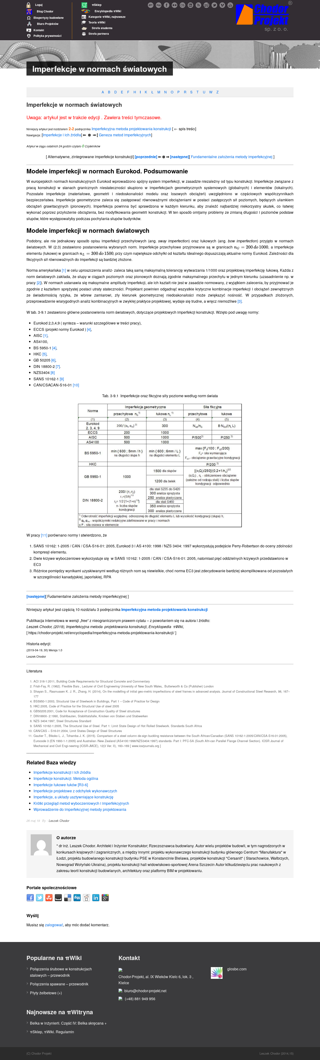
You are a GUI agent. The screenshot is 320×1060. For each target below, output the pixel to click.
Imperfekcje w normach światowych (74, 104)
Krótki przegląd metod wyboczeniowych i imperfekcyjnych (81, 803)
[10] (76, 385)
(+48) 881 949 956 (140, 998)
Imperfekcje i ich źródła (62, 134)
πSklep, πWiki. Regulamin (52, 1031)
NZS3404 (44, 372)
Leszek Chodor (59, 820)
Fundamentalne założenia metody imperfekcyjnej (231, 156)
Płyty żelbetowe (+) (46, 992)
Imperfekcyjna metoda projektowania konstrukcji (131, 128)
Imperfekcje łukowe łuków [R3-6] (60, 784)
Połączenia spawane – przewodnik (59, 984)
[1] (64, 270)
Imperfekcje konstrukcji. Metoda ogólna (65, 778)
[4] (89, 329)
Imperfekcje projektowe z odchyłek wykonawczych (75, 790)
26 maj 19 (33, 820)
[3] (240, 301)
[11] (44, 535)
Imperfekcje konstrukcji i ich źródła (62, 772)
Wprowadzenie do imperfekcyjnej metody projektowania (79, 809)
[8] (53, 372)
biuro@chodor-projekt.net (145, 990)
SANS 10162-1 (48, 378)
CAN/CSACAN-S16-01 (56, 385)
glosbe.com (236, 969)
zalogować (54, 924)
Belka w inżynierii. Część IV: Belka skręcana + (68, 1023)
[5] (44, 354)
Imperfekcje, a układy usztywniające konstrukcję (73, 797)
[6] (53, 360)
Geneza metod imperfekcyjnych (125, 134)
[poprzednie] (146, 156)
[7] (58, 366)
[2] (39, 282)
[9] (62, 378)
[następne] (179, 156)
